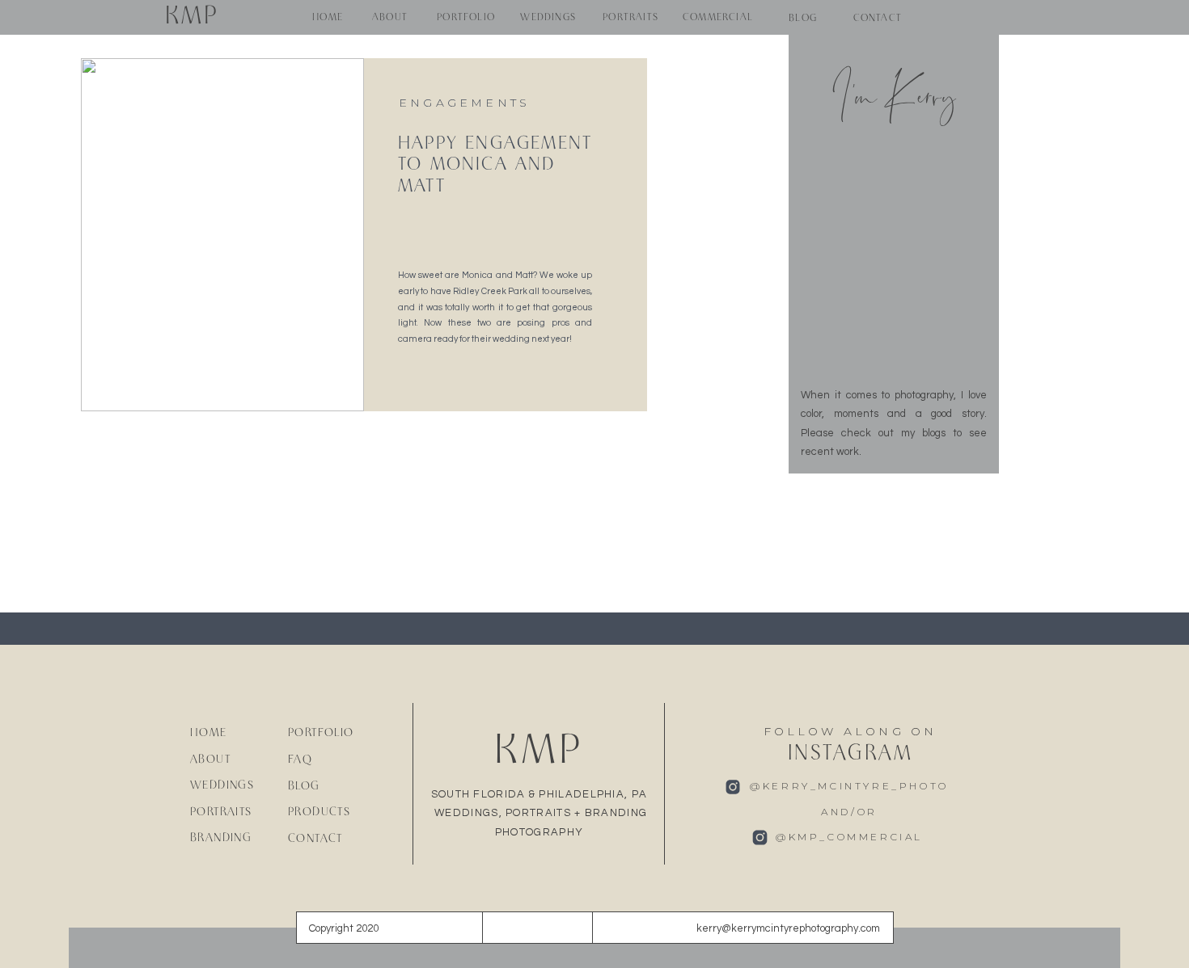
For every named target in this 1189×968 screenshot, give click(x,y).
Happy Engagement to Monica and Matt (495, 165)
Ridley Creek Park (490, 291)
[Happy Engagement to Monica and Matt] (222, 234)
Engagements (464, 102)
